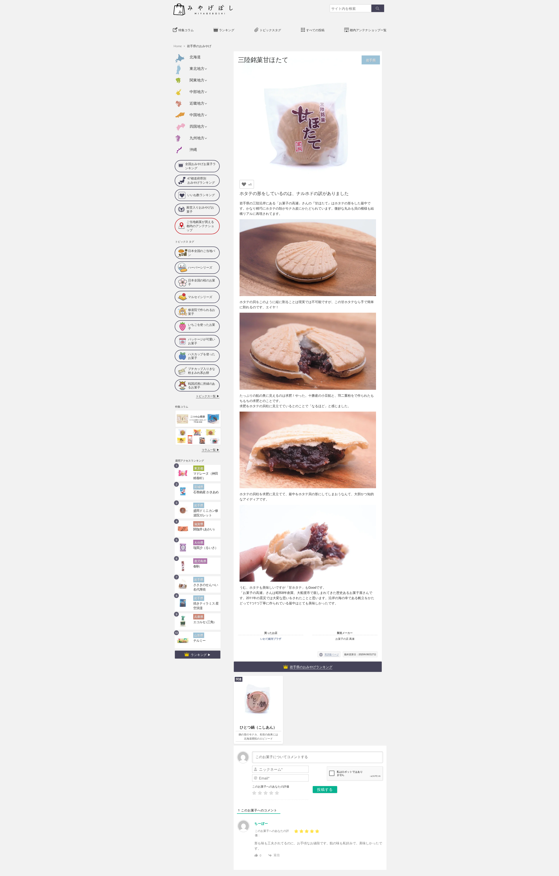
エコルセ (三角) (201, 606)
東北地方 (197, 69)
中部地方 (197, 92)
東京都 (197, 452)
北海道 (195, 57)
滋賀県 (197, 508)
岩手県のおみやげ (199, 46)
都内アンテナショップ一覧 (368, 30)
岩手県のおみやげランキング (311, 666)
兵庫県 (197, 601)
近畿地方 (197, 103)
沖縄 (193, 150)
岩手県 (197, 489)
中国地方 (197, 115)
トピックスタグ (270, 30)
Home (178, 46)
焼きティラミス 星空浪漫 (206, 587)
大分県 (197, 527)
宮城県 (197, 471)
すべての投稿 (315, 30)
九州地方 (197, 138)
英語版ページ (331, 654)
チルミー (198, 624)
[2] (260, 793)
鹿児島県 (199, 545)
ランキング (226, 30)
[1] (254, 793)
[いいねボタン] (244, 184)
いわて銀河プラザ (270, 639)
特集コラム (186, 30)
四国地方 (197, 126)
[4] (271, 793)
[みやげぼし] (203, 9)
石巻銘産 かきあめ (203, 476)
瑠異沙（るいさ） (203, 531)
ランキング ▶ (201, 639)
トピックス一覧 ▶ (210, 381)
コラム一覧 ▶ (212, 434)
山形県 (197, 619)
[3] (265, 793)
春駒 (195, 550)
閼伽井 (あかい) (201, 513)
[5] (277, 793)
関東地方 (197, 80)
